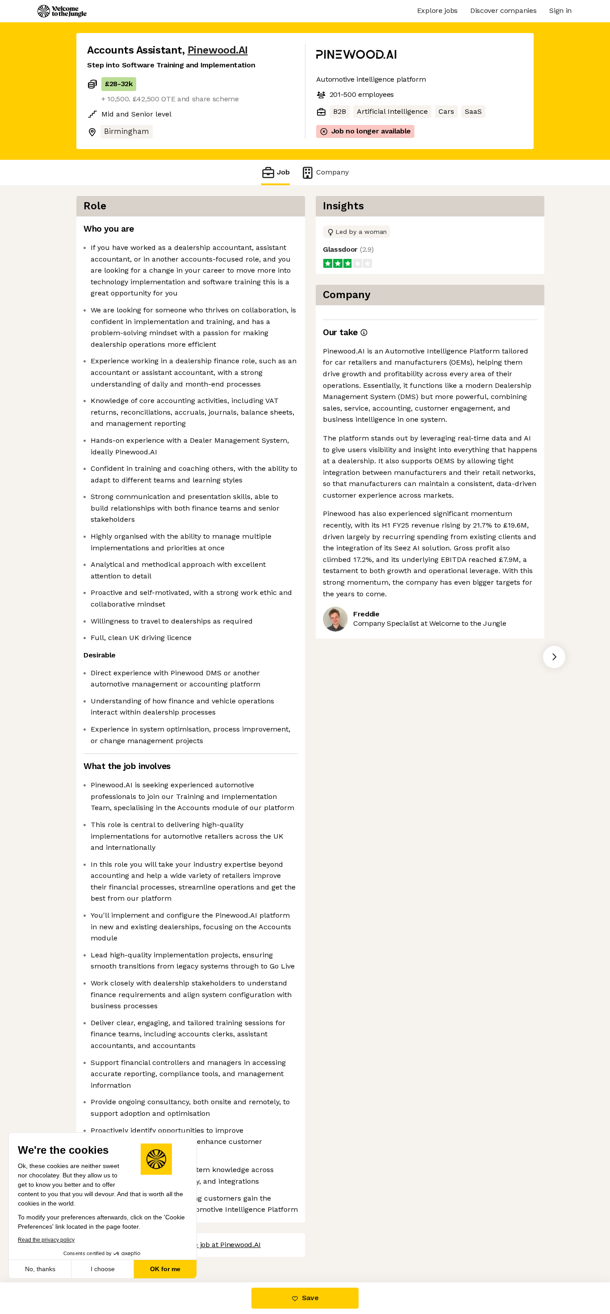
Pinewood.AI (218, 50)
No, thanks (40, 1268)
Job (283, 172)
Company (332, 172)
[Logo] (62, 11)
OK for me (165, 1268)
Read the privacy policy (46, 1240)
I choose (103, 1268)
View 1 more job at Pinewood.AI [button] (209, 1244)
